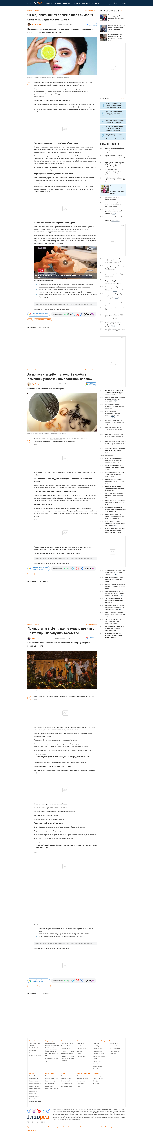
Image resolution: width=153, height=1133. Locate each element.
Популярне (86, 3)
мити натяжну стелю (66, 553)
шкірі (50, 82)
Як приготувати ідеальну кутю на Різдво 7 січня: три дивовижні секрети (63, 756)
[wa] (66, 314)
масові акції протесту (70, 1108)
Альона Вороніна (37, 24)
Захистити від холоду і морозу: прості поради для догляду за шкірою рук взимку (65, 292)
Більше (122, 10)
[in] (92, 314)
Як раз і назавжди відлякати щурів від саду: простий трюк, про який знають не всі (115, 128)
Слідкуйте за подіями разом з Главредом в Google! (40, 314)
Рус (107, 3)
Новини (49, 3)
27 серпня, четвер (106, 455)
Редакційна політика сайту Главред (57, 309)
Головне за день (110, 11)
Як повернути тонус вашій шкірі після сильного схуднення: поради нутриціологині (66, 284)
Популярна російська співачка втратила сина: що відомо (115, 121)
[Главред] (37, 3)
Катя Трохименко (37, 1050)
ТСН (62, 91)
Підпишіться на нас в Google (92, 24)
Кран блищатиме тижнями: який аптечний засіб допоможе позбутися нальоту (115, 136)
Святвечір (47, 986)
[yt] (77, 314)
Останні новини (109, 144)
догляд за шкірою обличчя (43, 319)
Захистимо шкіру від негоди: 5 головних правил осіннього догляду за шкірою (64, 287)
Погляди (57, 3)
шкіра (30, 319)
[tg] (73, 314)
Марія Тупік (35, 638)
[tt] (85, 314)
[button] (29, 3)
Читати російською (91, 10)
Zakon (56, 1113)
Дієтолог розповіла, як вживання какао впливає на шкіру (58, 289)
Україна (113, 40)
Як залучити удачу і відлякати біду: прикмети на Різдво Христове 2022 (62, 936)
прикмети (31, 986)
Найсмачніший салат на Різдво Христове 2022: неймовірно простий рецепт (64, 934)
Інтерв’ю (76, 3)
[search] (124, 3)
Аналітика (67, 3)
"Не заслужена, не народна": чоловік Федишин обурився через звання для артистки (114, 105)
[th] (69, 314)
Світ (112, 22)
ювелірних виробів (56, 439)
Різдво (39, 986)
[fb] (81, 314)
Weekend (95, 3)
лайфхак (31, 574)
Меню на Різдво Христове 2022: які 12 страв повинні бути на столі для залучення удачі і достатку (66, 845)
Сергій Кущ (35, 384)
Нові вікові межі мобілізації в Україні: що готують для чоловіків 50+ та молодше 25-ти (115, 114)
